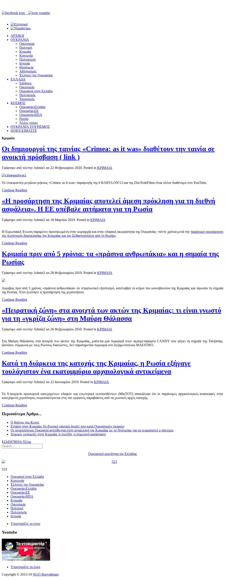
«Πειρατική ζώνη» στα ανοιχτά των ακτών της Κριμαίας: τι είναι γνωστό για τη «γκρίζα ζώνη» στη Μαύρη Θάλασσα (111, 314)
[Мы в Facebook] (15, 13)
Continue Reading (14, 190)
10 (19, 442)
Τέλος (27, 442)
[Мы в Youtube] (39, 13)
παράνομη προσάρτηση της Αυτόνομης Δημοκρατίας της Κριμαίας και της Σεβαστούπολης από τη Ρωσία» (112, 233)
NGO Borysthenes (46, 574)
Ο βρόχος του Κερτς (25, 422)
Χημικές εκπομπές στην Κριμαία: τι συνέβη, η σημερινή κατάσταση (58, 434)
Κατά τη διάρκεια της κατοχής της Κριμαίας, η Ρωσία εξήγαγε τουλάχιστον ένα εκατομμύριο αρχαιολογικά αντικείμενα (96, 367)
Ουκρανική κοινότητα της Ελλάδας (112, 454)
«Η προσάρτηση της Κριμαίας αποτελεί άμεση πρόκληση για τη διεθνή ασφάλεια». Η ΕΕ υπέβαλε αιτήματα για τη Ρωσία (108, 205)
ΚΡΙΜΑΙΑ (104, 168)
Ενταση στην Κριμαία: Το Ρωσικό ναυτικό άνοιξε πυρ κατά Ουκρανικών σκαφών (67, 426)
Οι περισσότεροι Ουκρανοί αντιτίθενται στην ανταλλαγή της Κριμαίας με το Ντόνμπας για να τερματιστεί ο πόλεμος (92, 430)
